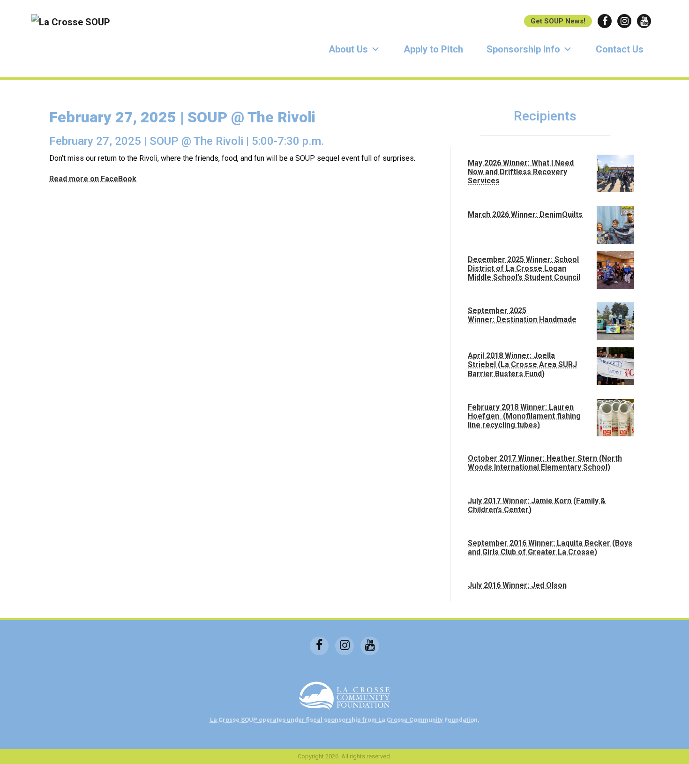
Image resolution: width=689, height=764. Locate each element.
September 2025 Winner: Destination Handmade (522, 315)
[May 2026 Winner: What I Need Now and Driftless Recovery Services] (615, 173)
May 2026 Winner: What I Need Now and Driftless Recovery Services (521, 171)
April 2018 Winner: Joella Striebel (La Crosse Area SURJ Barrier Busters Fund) (522, 364)
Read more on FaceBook (92, 178)
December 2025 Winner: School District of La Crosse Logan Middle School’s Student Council (524, 268)
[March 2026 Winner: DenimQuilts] (615, 225)
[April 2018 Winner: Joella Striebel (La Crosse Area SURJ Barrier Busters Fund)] (615, 366)
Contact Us (620, 49)
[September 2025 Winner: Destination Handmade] (615, 321)
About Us (348, 49)
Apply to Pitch (433, 49)
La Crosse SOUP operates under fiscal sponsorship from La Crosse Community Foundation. (344, 719)
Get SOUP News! (558, 21)
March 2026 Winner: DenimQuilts (525, 214)
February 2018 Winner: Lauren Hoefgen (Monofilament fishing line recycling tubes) (524, 416)
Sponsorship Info (523, 49)
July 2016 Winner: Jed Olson (517, 585)
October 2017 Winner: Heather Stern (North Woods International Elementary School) (545, 463)
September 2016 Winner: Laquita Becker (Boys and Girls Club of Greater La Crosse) (550, 547)
